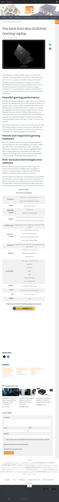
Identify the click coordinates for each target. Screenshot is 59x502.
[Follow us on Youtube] (53, 489)
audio (27, 463)
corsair (13, 465)
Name (6, 428)
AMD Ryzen (10, 463)
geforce (23, 467)
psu (35, 472)
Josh (5, 37)
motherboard (31, 469)
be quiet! (31, 463)
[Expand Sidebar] (57, 22)
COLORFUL (50, 462)
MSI (45, 470)
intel (48, 467)
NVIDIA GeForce (6, 472)
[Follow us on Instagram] (50, 489)
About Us (9, 2)
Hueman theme (24, 499)
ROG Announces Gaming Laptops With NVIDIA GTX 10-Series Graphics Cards (8, 370)
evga (47, 465)
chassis (41, 462)
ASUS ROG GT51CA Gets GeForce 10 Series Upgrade (37, 369)
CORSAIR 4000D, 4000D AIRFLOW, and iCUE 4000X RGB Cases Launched (26, 401)
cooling (5, 464)
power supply (29, 472)
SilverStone (42, 471)
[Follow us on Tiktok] (56, 489)
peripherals (20, 472)
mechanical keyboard (16, 469)
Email (30, 428)
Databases (17, 17)
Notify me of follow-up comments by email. (16, 444)
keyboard (52, 467)
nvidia (55, 470)
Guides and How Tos (29, 17)
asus (23, 463)
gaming (51, 465)
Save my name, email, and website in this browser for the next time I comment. (28, 439)
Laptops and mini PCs (9, 22)
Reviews (4, 17)
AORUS (16, 463)
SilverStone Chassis (53, 472)
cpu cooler (30, 465)
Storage (28, 474)
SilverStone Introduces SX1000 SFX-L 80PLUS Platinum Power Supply (43, 400)
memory (24, 469)
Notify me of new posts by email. (13, 449)
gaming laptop (9, 467)
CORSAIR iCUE (21, 465)
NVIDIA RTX (14, 472)
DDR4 (36, 465)
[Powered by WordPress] (9, 498)
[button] (20, 63)
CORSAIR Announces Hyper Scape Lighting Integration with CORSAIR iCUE (9, 401)
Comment (7, 417)
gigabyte (29, 467)
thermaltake (33, 474)
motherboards (41, 469)
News (10, 17)
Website (6, 433)
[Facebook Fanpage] (44, 489)
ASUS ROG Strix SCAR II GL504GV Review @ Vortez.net (22, 369)
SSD (24, 474)
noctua (50, 469)
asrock (19, 463)
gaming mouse (16, 467)
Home (3, 2)
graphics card (40, 467)
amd (5, 463)
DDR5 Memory (42, 465)
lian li (56, 467)
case (35, 463)
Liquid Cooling (6, 470)
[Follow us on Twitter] (47, 489)
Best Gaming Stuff (43, 17)
